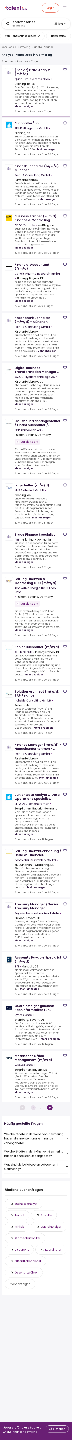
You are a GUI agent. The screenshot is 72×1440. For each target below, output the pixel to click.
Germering (23, 47)
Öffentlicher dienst (28, 1261)
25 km (58, 24)
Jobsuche (8, 47)
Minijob (19, 1227)
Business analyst (26, 1204)
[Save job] (65, 70)
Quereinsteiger (51, 1227)
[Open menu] (64, 8)
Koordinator (53, 1250)
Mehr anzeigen (24, 106)
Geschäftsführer (26, 1273)
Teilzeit (19, 1215)
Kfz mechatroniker (27, 1238)
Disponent (22, 1250)
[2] (50, 1107)
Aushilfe (46, 1215)
